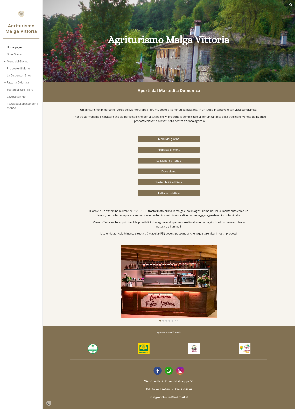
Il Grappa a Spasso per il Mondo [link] (22, 106)
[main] (168, 41)
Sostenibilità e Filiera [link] (20, 90)
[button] (291, 5)
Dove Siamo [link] (14, 54)
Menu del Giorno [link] (17, 61)
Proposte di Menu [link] (18, 68)
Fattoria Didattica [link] (18, 82)
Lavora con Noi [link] (16, 97)
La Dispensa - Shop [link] (19, 75)
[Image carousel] (169, 283)
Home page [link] (14, 47)
